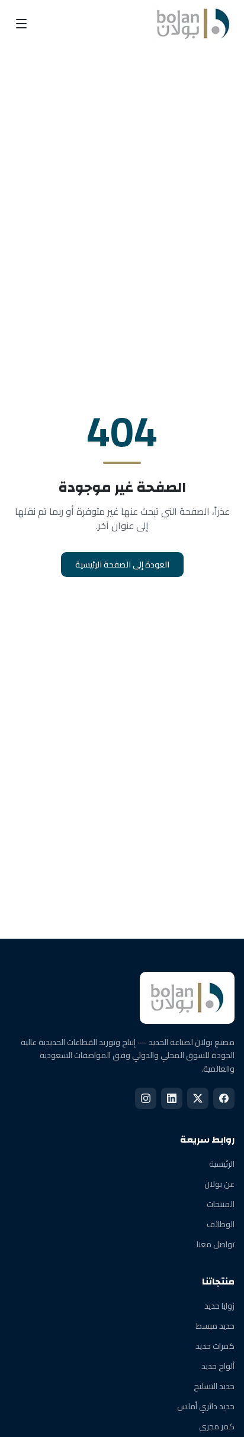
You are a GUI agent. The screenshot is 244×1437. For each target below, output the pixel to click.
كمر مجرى (217, 1426)
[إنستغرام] (145, 1098)
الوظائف (221, 1224)
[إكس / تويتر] (197, 1098)
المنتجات (221, 1204)
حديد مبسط (215, 1326)
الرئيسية (222, 1164)
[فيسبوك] (224, 1098)
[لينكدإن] (171, 1098)
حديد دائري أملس (206, 1406)
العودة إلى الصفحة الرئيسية (122, 564)
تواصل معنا (216, 1244)
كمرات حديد (215, 1346)
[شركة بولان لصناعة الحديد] (193, 24)
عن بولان (219, 1184)
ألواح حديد (218, 1366)
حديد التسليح (214, 1386)
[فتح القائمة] (21, 23)
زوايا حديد (219, 1305)
